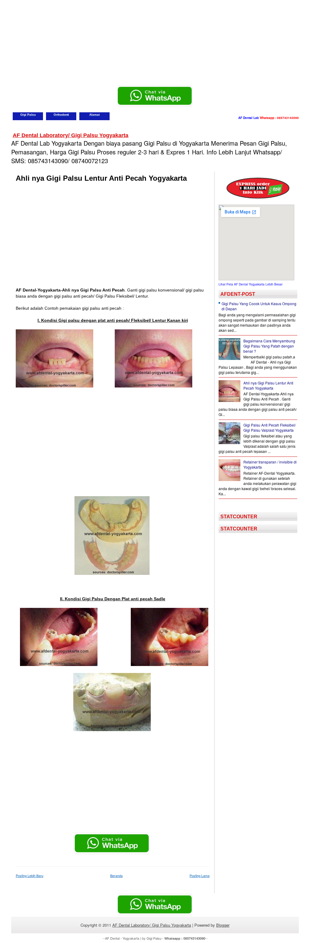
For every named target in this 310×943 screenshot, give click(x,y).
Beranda (116, 875)
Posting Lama (199, 875)
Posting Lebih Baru (29, 875)
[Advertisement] (155, 42)
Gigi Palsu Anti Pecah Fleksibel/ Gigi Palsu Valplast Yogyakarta (269, 427)
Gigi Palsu (154, 938)
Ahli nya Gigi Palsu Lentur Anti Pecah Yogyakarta (101, 178)
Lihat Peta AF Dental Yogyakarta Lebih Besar (250, 284)
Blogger (222, 925)
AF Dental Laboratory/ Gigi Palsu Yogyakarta (70, 135)
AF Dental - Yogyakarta (122, 938)
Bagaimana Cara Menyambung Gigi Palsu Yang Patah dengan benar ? (269, 346)
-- (186, 938)
